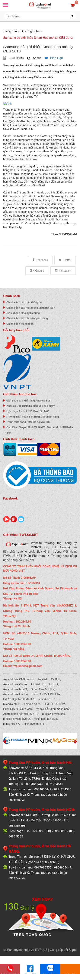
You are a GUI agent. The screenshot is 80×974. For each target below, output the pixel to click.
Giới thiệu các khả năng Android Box (28, 400)
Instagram (65, 270)
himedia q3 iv (11, 704)
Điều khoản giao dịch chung (23, 313)
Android (42, 679)
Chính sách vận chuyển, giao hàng (27, 318)
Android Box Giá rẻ (15, 684)
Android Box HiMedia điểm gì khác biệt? (30, 406)
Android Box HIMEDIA (44, 684)
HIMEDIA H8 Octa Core (18, 709)
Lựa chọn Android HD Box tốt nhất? (27, 411)
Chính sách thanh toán (19, 324)
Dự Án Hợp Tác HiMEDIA (19, 699)
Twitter (67, 260)
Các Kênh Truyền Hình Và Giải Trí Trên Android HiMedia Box (39, 429)
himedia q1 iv (46, 699)
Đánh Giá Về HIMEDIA (46, 694)
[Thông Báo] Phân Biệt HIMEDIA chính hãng (32, 416)
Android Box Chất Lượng (18, 679)
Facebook (42, 260)
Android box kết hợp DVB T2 (20, 714)
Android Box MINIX (15, 689)
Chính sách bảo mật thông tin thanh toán (30, 307)
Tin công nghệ (30, 31)
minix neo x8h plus (45, 719)
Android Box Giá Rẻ (15, 694)
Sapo (72, 949)
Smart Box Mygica (42, 689)
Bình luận (55, 58)
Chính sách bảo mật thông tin (24, 302)
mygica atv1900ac (53, 714)
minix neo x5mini (33, 723)
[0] (73, 5)
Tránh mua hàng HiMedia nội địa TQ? (28, 422)
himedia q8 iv (31, 704)
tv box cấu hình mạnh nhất (53, 709)
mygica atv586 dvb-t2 (16, 719)
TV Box (55, 679)
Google (39, 270)
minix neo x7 (11, 723)
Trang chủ (10, 31)
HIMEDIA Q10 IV (54, 704)
